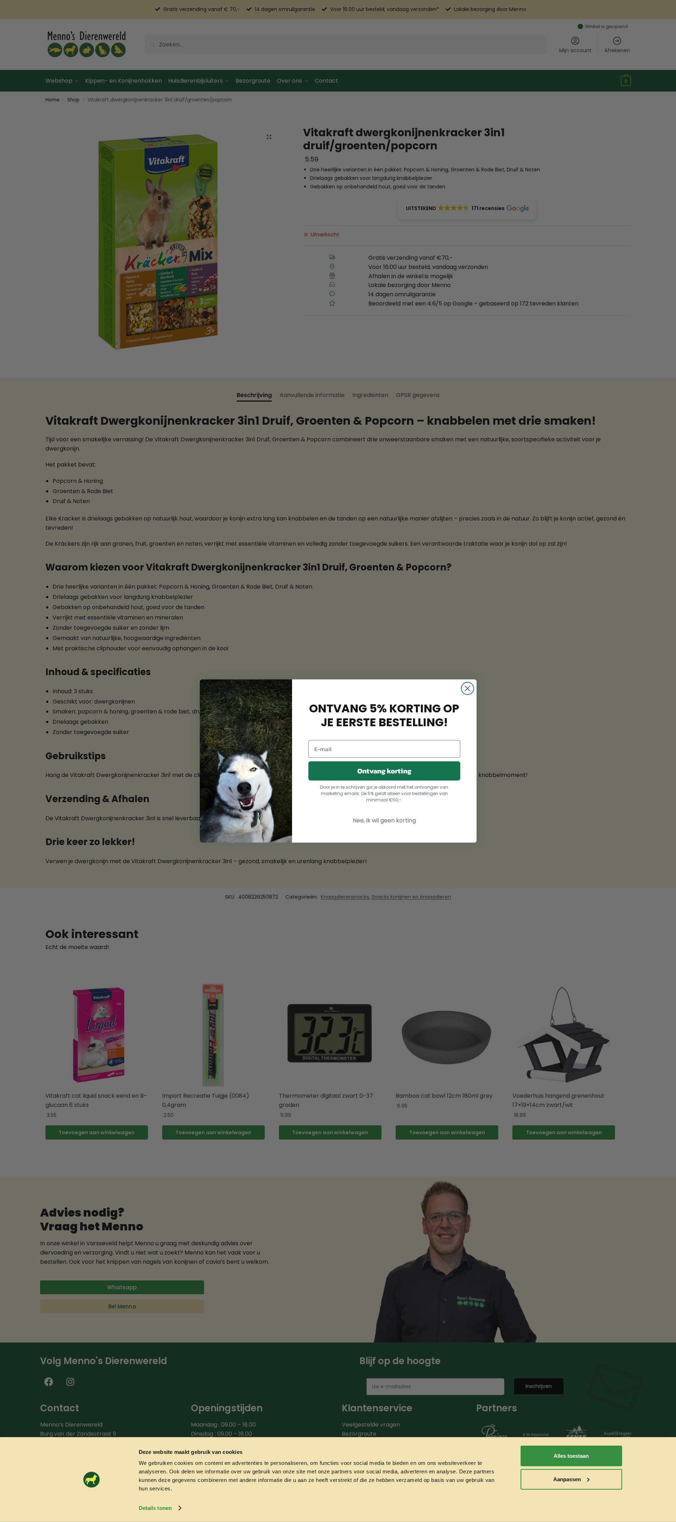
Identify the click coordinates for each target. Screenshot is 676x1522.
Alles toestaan (571, 1456)
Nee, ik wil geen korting (384, 820)
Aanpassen (567, 1479)
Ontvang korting (384, 771)
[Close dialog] (467, 688)
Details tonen (155, 1508)
